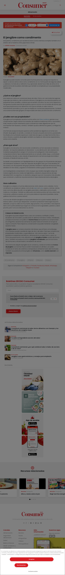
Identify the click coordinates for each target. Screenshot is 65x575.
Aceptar (31, 559)
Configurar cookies (33, 571)
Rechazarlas (21, 565)
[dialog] (32, 562)
